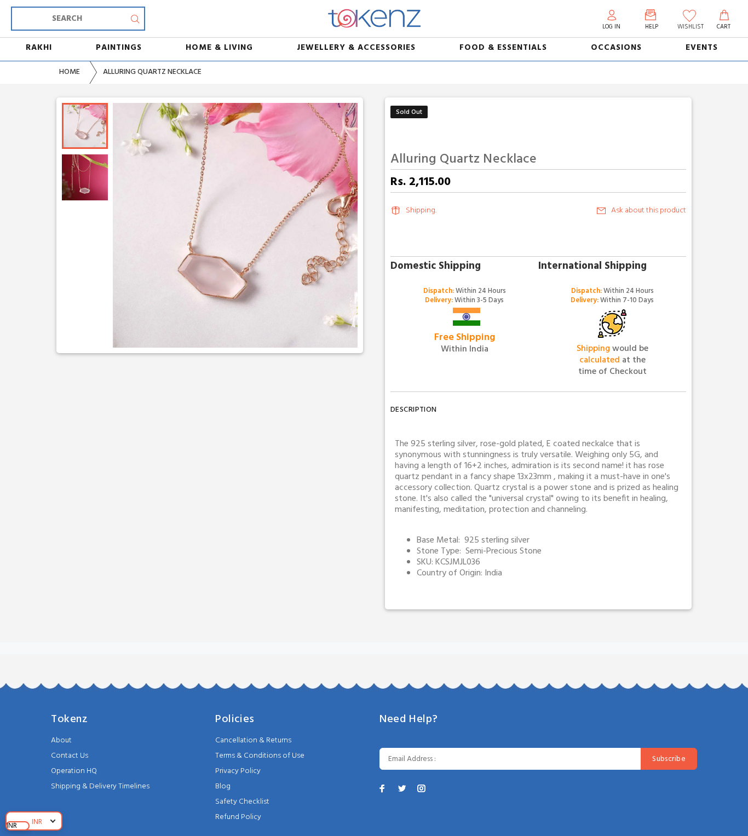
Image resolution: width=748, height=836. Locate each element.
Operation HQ (74, 771)
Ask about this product (648, 210)
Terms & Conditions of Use (259, 755)
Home (69, 72)
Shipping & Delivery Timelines (100, 786)
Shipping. (421, 210)
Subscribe (669, 759)
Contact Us (69, 755)
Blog (223, 786)
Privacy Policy (238, 771)
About (61, 740)
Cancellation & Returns (253, 740)
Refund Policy (238, 817)
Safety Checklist (242, 801)
